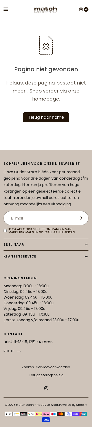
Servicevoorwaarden (53, 367)
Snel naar (14, 244)
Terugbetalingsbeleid (46, 375)
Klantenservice (20, 256)
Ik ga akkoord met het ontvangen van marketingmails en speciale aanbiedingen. (42, 231)
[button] (12, 351)
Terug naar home (46, 117)
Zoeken (28, 367)
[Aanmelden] (82, 218)
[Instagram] (46, 388)
